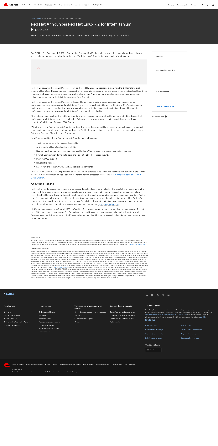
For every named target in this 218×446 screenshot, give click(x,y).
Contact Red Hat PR (165, 106)
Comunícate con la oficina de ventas (122, 312)
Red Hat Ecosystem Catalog (49, 328)
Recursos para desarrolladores (49, 322)
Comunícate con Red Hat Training (122, 319)
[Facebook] (157, 296)
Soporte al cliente (45, 319)
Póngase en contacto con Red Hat (70, 364)
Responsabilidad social (188, 334)
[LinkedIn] (146, 296)
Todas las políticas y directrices (54, 372)
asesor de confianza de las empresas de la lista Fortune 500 (166, 315)
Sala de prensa (186, 325)
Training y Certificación (47, 312)
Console (171, 5)
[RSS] (166, 116)
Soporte (193, 5)
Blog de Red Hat (88, 364)
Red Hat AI (7, 312)
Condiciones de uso (37, 372)
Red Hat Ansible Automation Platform (17, 322)
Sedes (55, 364)
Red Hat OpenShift (10, 319)
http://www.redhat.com (108, 204)
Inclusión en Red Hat (102, 364)
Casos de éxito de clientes (154, 334)
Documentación (182, 5)
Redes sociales (115, 322)
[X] (163, 296)
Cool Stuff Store (117, 364)
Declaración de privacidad (20, 372)
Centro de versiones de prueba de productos (90, 312)
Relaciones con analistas (153, 338)
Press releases (36, 18)
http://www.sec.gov (61, 267)
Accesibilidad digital (73, 372)
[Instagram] (168, 296)
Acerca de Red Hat (18, 364)
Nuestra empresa (151, 325)
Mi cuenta (42, 315)
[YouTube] (152, 296)
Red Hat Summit (130, 364)
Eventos (47, 364)
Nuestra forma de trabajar (154, 330)
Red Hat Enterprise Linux (12, 315)
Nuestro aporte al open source (191, 330)
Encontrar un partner (46, 325)
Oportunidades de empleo (190, 338)
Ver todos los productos (12, 325)
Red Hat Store (79, 315)
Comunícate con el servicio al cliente (122, 315)
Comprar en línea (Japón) (83, 319)
